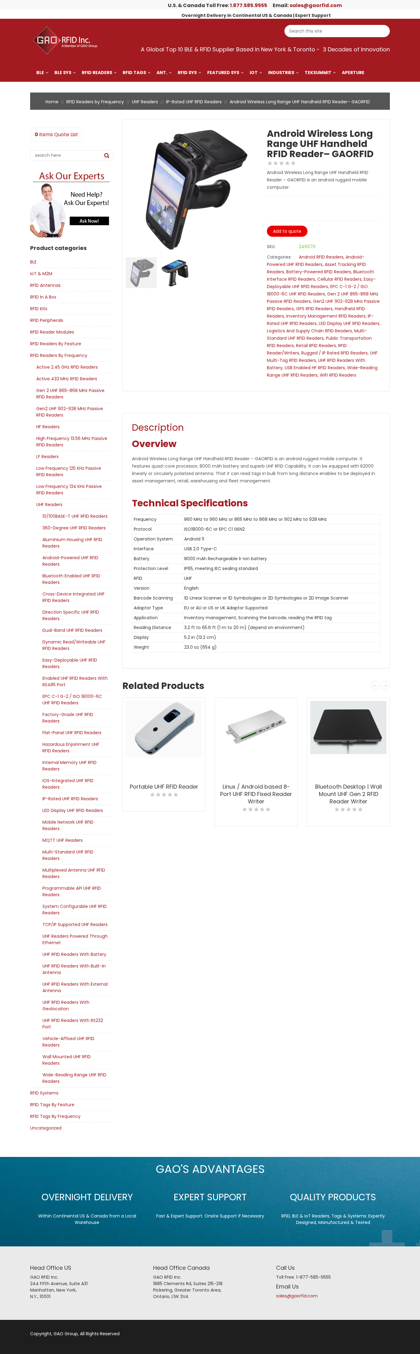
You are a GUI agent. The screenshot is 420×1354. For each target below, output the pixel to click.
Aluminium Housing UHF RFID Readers (72, 542)
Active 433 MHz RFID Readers (66, 379)
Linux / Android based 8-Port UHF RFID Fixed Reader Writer (256, 794)
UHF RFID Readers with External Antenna (75, 987)
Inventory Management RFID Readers (326, 316)
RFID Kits (38, 309)
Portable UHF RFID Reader (164, 786)
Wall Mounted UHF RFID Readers (66, 1060)
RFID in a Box (43, 297)
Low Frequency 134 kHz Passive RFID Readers (69, 489)
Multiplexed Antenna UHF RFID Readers (73, 873)
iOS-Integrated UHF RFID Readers (67, 784)
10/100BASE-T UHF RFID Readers (75, 516)
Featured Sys (223, 72)
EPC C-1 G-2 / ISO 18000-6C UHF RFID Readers (72, 699)
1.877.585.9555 (248, 5)
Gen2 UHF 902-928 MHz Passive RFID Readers (69, 412)
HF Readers (48, 427)
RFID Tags (134, 72)
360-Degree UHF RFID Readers (74, 528)
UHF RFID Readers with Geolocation (65, 1005)
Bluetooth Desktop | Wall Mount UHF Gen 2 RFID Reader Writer (348, 794)
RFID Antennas (45, 285)
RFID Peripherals (46, 320)
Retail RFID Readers (316, 345)
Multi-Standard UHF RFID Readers (67, 855)
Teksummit (318, 72)
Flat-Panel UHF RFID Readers (71, 733)
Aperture (353, 72)
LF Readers (47, 456)
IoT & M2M (41, 274)
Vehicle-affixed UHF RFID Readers (68, 1041)
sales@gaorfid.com (316, 5)
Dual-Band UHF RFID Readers (72, 630)
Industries (281, 72)
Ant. (162, 72)
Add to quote (287, 231)
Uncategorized (45, 1128)
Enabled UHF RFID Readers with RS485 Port (75, 681)
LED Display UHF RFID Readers (72, 810)
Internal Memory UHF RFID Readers (69, 765)
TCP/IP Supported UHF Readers (75, 924)
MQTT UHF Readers (62, 840)
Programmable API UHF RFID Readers (71, 891)
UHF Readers (145, 102)
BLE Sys (62, 72)
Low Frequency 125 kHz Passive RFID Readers (68, 471)
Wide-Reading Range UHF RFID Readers (74, 1078)
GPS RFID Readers (314, 309)
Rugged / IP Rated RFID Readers (334, 353)
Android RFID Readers (321, 257)
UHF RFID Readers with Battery (74, 954)
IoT (254, 72)
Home (52, 102)
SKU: (271, 246)
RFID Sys (187, 72)
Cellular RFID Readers (339, 279)
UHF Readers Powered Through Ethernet (75, 939)
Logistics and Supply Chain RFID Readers (309, 331)
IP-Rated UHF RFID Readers (194, 102)
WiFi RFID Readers (338, 375)
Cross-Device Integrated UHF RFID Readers (73, 597)
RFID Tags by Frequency (55, 1116)
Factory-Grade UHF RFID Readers (67, 717)
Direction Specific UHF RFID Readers (70, 615)
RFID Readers (97, 72)
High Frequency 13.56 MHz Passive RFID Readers (71, 441)
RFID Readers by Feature (55, 344)
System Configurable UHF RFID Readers (74, 909)
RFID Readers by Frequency (95, 102)
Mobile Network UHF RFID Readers (67, 825)
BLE (40, 72)
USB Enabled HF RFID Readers (315, 368)
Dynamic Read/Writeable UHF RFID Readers (73, 645)
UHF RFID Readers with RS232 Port (72, 1023)
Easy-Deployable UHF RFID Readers (69, 663)
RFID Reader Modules (52, 332)
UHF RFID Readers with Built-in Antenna (74, 969)
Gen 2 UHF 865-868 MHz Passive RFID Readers (70, 393)
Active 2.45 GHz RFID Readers (67, 367)
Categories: (279, 257)
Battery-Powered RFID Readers (318, 272)
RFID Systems (44, 1093)
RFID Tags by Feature (52, 1105)
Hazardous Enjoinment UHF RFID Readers (70, 747)
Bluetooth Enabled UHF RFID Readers (71, 579)
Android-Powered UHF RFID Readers (70, 561)
